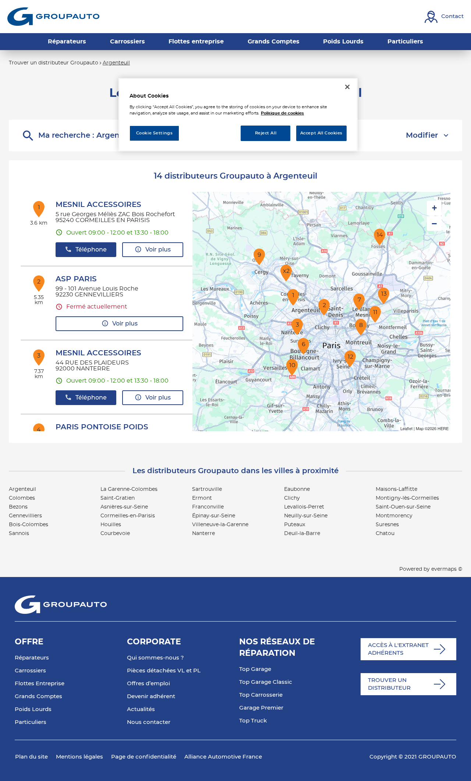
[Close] (347, 87)
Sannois (19, 533)
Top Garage (255, 669)
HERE (443, 428)
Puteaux (294, 524)
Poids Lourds (33, 709)
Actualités (141, 709)
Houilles (110, 524)
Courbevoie (115, 533)
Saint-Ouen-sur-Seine (403, 507)
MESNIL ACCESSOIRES (98, 204)
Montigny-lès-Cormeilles (407, 498)
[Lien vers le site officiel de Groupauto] (53, 16)
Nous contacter (148, 722)
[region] (238, 114)
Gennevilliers (25, 515)
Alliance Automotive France (223, 757)
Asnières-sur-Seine (124, 507)
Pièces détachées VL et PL (164, 670)
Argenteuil (22, 489)
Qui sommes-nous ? (155, 658)
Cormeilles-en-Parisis (127, 515)
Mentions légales (79, 757)
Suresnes (387, 524)
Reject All (266, 133)
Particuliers (30, 722)
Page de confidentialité (143, 757)
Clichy (292, 498)
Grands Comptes (38, 696)
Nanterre (203, 533)
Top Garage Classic (265, 682)
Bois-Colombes (28, 524)
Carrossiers (30, 670)
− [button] (434, 223)
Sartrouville (207, 489)
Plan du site (31, 757)
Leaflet (406, 428)
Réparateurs (32, 658)
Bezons (18, 507)
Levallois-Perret (304, 507)
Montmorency (394, 515)
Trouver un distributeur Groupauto (53, 63)
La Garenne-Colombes (128, 489)
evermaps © (446, 569)
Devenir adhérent (151, 696)
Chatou (385, 533)
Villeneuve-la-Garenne (220, 524)
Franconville (208, 507)
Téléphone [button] (91, 250)
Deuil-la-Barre (302, 533)
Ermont (202, 498)
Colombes (22, 498)
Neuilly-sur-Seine (305, 515)
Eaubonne (297, 489)
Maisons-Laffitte (396, 489)
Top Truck (253, 721)
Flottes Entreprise (39, 683)
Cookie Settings (154, 133)
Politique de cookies (282, 113)
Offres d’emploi (148, 683)
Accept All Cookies (321, 133)
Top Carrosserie (261, 695)
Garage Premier (261, 708)
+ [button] (434, 207)
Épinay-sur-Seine (213, 515)
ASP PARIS (76, 279)
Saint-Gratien (117, 498)
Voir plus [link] (158, 250)
